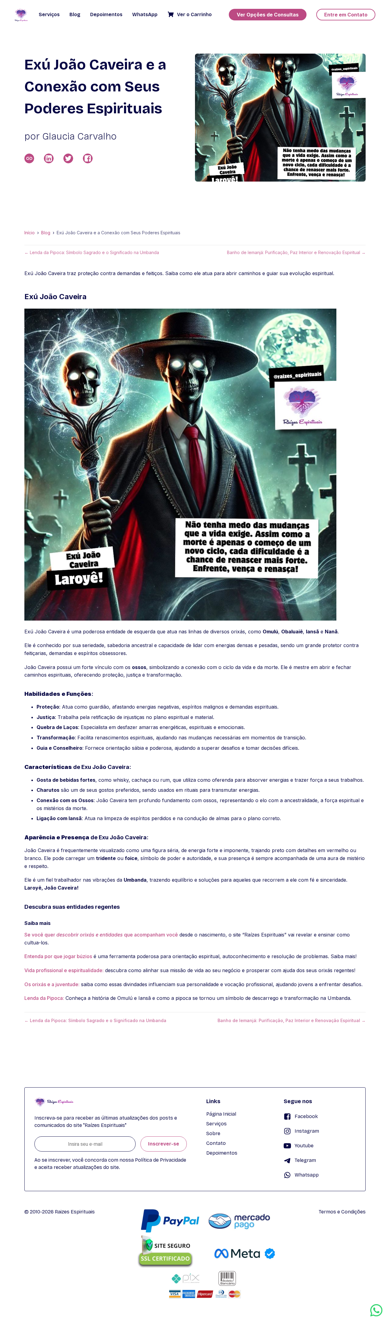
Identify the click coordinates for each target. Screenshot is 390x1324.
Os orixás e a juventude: (52, 984)
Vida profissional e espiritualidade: (64, 970)
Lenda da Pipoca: (44, 998)
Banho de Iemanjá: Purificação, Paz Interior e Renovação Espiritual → (296, 252)
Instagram (307, 1131)
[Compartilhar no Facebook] (88, 158)
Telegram (305, 1160)
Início (29, 232)
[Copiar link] (29, 158)
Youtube (304, 1146)
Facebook (306, 1116)
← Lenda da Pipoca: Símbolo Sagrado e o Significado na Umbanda (91, 252)
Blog (45, 232)
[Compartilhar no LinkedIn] (49, 158)
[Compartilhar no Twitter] (68, 158)
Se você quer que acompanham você (101, 935)
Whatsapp (307, 1175)
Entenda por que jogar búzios (58, 956)
